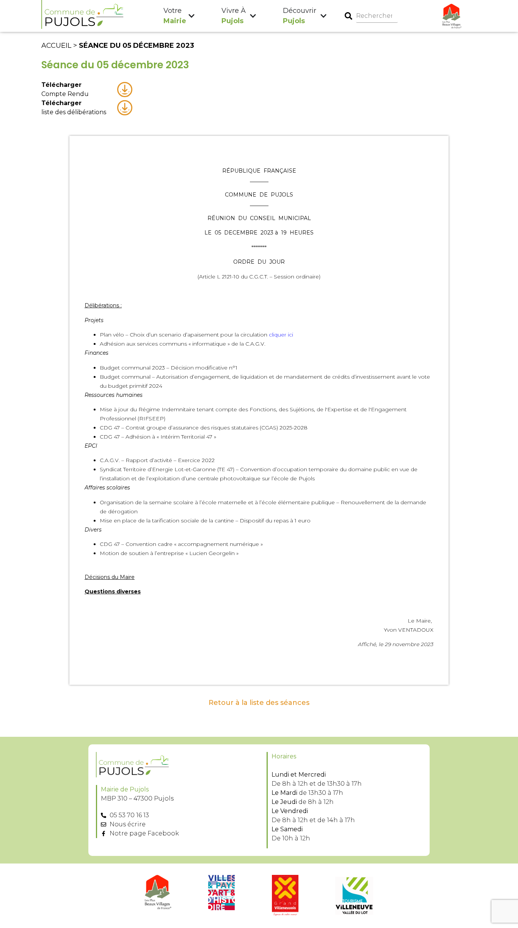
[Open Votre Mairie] (191, 16)
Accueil (56, 45)
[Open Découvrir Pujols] (323, 16)
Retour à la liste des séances (259, 702)
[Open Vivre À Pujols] (253, 16)
